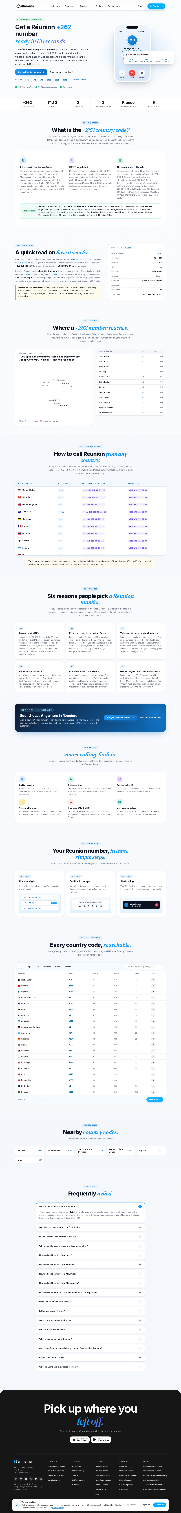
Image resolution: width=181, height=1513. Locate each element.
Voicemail (76, 1485)
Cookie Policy (57, 1507)
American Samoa (28, 997)
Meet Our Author (126, 1471)
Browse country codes (60, 72)
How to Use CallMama (128, 1475)
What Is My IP (101, 1489)
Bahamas (25, 1068)
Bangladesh (26, 1080)
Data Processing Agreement (154, 1489)
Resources (113, 6)
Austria (24, 1057)
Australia (25, 1051)
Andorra (25, 1003)
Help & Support (125, 1480)
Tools (98, 6)
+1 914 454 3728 (20, 1489)
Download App (54, 1480)
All (20, 967)
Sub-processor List (151, 1480)
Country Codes (102, 1471)
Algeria (24, 992)
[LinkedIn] (26, 1479)
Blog (97, 1494)
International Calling (56, 1471)
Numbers (84, 6)
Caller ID (75, 1475)
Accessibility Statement (152, 1485)
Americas (47, 967)
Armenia (25, 1039)
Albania (24, 986)
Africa (57, 967)
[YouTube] (21, 1479)
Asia (37, 967)
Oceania (67, 967)
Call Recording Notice (152, 1471)
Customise (131, 1505)
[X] (31, 1479)
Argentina (25, 1033)
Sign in (141, 6)
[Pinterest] (16, 1479)
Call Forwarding (78, 1480)
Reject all (146, 1505)
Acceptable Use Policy (152, 1466)
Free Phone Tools (103, 1475)
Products (54, 6)
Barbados (25, 1086)
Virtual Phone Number (56, 1466)
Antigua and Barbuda (30, 1027)
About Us (123, 1466)
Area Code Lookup (103, 1480)
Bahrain (24, 1074)
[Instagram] (41, 1479)
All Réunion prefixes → (79, 80)
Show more (153, 1099)
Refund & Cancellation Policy (155, 1475)
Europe (28, 967)
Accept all (159, 1505)
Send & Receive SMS (56, 1475)
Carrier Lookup (102, 1485)
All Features (76, 1466)
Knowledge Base (126, 1485)
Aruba (24, 1045)
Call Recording (78, 1471)
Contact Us (158, 6)
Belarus (24, 1092)
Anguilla (25, 1015)
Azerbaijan (26, 1062)
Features (69, 6)
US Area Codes (102, 1466)
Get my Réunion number (29, 72)
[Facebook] (36, 1479)
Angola (24, 1009)
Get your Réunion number (119, 717)
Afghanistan (26, 980)
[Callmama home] (25, 6)
